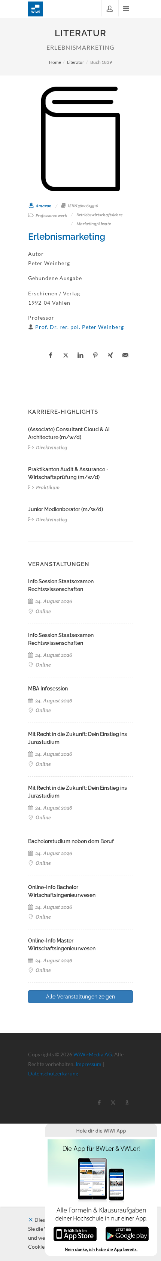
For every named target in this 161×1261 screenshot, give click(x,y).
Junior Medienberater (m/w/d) (65, 509)
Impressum (88, 1064)
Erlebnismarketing (66, 236)
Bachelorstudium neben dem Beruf (71, 841)
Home (55, 62)
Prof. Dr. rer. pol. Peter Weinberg (79, 327)
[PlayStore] (127, 1233)
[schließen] (30, 1220)
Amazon (43, 205)
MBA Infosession (48, 689)
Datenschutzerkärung (53, 1073)
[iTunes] (75, 1233)
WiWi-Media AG (92, 1054)
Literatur (75, 62)
